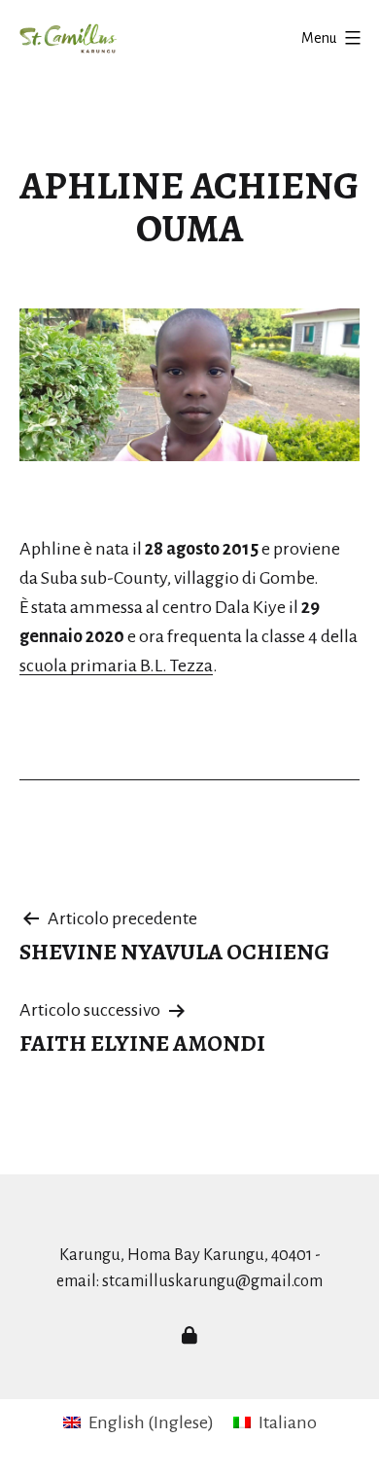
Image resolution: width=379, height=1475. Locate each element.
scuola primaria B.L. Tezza (116, 665)
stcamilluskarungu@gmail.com (212, 1281)
